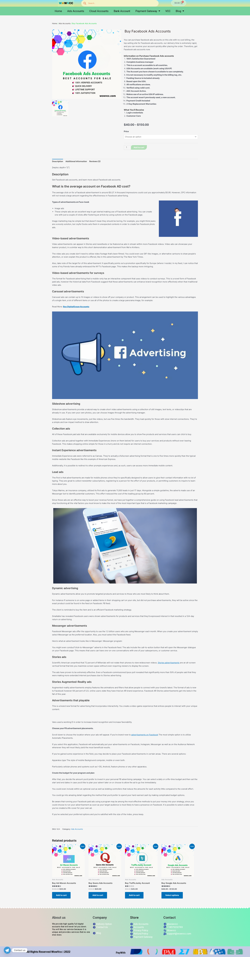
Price (126, 131)
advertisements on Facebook (144, 734)
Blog (178, 11)
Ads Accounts (75, 11)
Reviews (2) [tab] (95, 161)
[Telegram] (7, 950)
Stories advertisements (168, 662)
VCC (167, 11)
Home (58, 11)
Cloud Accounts (98, 11)
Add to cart (139, 147)
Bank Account (122, 11)
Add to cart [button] (61, 895)
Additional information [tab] (76, 161)
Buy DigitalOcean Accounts (76, 306)
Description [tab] (57, 161)
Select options (172, 895)
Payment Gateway (146, 11)
